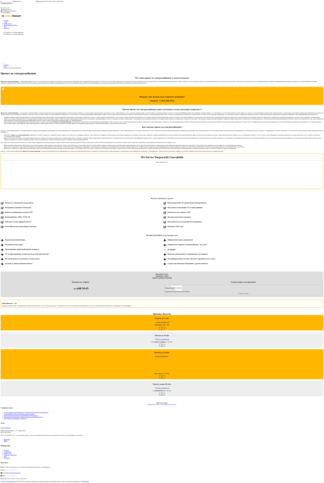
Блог (5, 456)
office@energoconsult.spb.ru (28, 1)
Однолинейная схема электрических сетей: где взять (19, 414)
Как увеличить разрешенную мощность (15, 418)
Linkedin (7, 439)
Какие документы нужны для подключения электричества (21, 415)
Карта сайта (85, 481)
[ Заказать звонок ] (6, 3)
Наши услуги (8, 453)
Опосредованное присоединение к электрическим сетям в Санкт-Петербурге (26, 412)
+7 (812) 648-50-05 (7, 1)
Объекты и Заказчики (10, 455)
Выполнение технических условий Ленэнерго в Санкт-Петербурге (23, 417)
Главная (6, 450)
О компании (7, 452)
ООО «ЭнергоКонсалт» (9, 481)
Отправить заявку (243, 293)
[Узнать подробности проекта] (162, 322)
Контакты (7, 458)
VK (6, 441)
